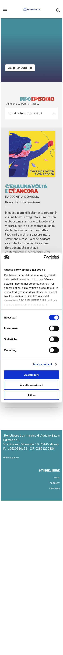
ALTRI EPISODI (17, 67)
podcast (55, 483)
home (57, 477)
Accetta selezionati (31, 385)
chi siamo (54, 488)
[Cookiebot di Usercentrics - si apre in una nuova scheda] (44, 257)
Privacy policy (11, 457)
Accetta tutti (31, 374)
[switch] (54, 328)
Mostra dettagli (42, 364)
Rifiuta (31, 395)
